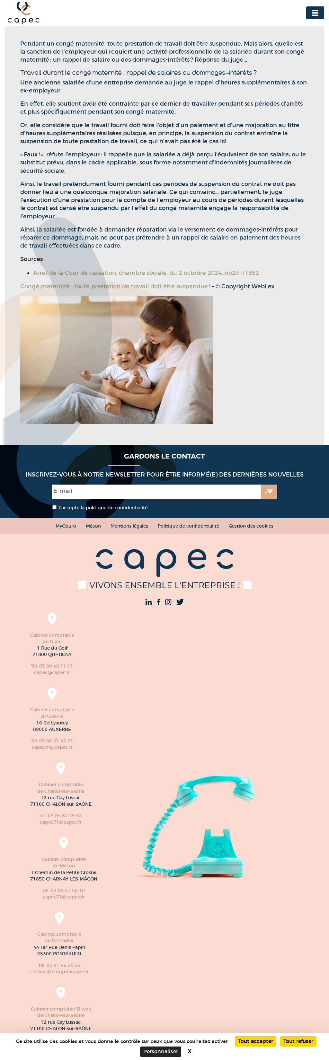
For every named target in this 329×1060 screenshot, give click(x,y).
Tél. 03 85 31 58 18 (63, 890)
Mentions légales (129, 526)
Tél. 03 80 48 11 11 (52, 666)
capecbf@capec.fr (52, 747)
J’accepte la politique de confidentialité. (104, 508)
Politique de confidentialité (188, 526)
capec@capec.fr (52, 672)
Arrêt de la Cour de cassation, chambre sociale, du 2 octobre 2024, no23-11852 (146, 272)
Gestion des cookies (251, 526)
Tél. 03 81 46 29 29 (59, 965)
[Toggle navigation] (315, 12)
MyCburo (66, 526)
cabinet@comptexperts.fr (59, 972)
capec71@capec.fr (61, 822)
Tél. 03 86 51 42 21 (52, 741)
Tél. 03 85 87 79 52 (61, 816)
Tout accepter (255, 1041)
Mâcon (93, 526)
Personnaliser (160, 1051)
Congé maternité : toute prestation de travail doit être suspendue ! (115, 286)
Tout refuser (298, 1041)
